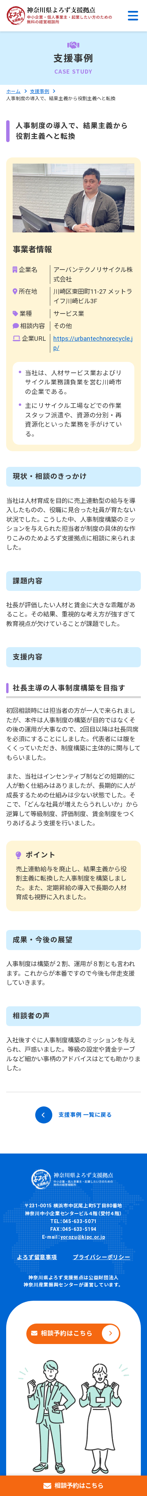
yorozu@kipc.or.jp (83, 1237)
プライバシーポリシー (101, 1257)
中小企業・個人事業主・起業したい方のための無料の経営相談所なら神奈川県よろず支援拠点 (59, 15)
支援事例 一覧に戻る (85, 1115)
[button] (133, 15)
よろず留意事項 (37, 1257)
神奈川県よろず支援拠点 (73, 1179)
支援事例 (39, 91)
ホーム (13, 91)
